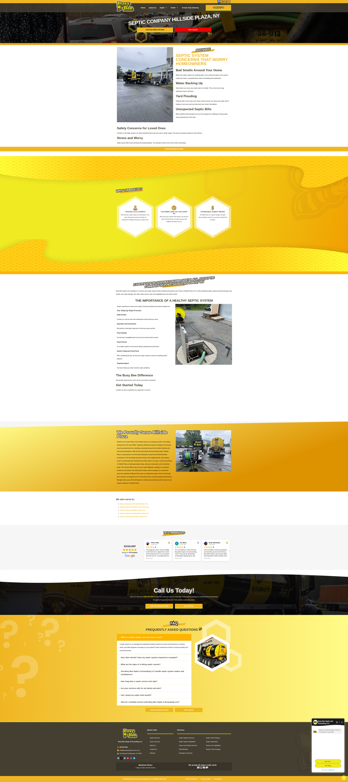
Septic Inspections (212, 741)
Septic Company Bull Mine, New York (132, 510)
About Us (152, 8)
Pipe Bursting (183, 749)
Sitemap (152, 753)
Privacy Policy (206, 779)
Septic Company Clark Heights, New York (134, 504)
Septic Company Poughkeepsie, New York (134, 513)
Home (143, 8)
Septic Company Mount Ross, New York (133, 516)
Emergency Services (185, 753)
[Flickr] (134, 758)
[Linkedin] (124, 758)
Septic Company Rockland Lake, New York (134, 507)
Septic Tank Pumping (213, 738)
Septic (162, 8)
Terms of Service (191, 779)
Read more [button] (149, 558)
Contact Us (153, 749)
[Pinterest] (127, 758)
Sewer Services (155, 741)
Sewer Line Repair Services (188, 745)
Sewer (173, 8)
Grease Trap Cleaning (190, 8)
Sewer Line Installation (213, 745)
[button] (229, 550)
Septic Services (155, 738)
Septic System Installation (187, 741)
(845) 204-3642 (149, 597)
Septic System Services (186, 738)
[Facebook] (118, 758)
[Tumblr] (131, 758)
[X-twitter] (121, 758)
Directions (217, 779)
